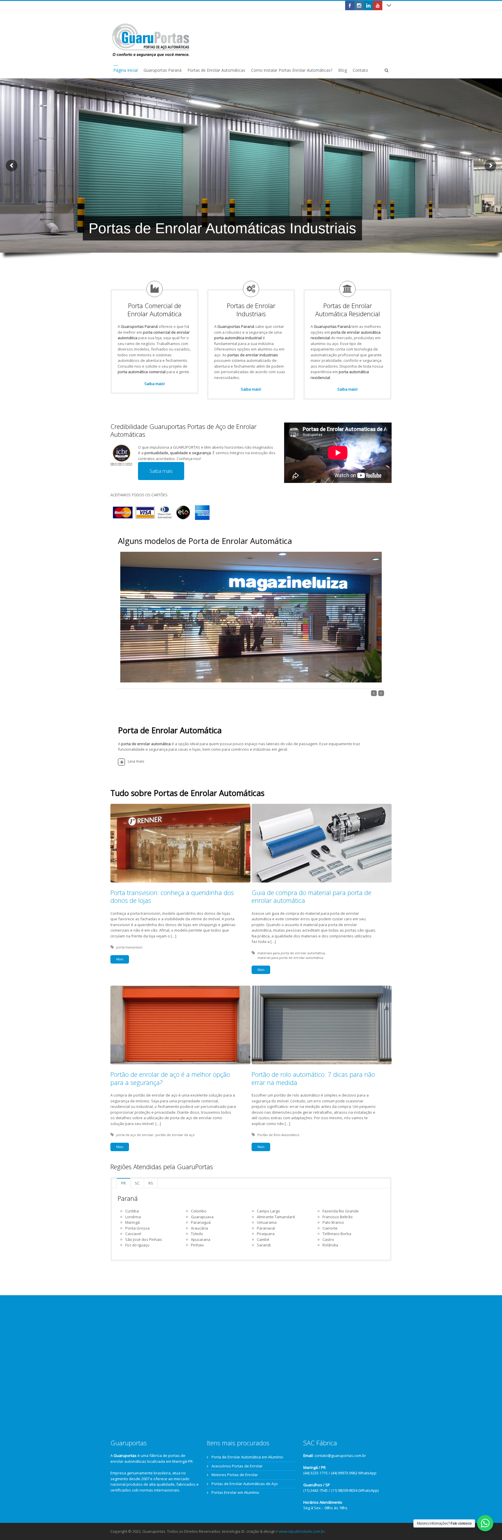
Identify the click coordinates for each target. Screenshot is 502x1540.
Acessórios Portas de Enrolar (237, 1466)
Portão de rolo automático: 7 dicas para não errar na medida (313, 1078)
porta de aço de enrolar (134, 1135)
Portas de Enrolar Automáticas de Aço (244, 1483)
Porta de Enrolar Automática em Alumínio (247, 1457)
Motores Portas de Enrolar (234, 1474)
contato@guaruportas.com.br (340, 1455)
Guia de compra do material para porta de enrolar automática (311, 896)
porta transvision (129, 947)
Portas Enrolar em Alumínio (235, 1492)
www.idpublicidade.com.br (302, 1531)
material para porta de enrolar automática (290, 957)
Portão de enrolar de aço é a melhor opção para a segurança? (170, 1078)
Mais (119, 959)
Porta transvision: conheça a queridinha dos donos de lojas (172, 896)
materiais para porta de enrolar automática (291, 953)
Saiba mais (161, 471)
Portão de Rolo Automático (278, 1135)
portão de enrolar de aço (175, 1135)
